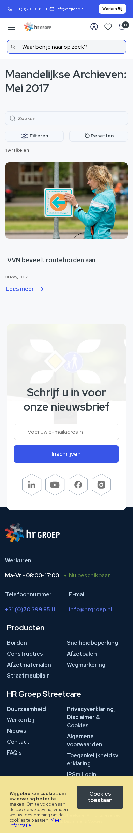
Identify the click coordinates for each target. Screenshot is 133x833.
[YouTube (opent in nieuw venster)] (55, 493)
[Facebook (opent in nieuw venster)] (78, 493)
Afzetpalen (82, 653)
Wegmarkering (86, 664)
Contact (18, 741)
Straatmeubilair (28, 675)
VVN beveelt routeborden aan (51, 260)
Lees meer (20, 289)
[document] (66, 804)
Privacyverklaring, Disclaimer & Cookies (91, 717)
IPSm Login (82, 774)
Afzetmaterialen (29, 664)
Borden (17, 642)
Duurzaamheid (26, 709)
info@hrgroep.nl (70, 8)
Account (94, 27)
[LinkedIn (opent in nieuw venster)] (32, 493)
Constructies (25, 653)
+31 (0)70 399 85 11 (30, 8)
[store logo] (37, 26)
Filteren (39, 136)
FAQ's (14, 752)
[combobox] (66, 47)
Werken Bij (112, 8)
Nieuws (16, 730)
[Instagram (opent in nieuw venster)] (101, 493)
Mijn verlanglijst (108, 27)
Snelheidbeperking (92, 642)
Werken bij (20, 720)
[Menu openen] (11, 27)
